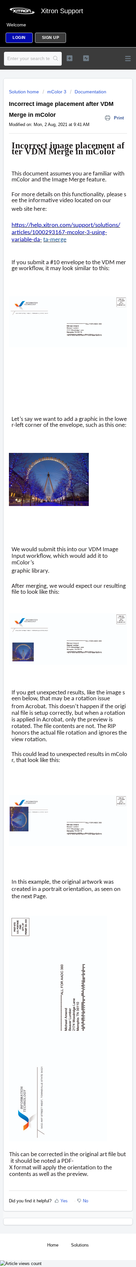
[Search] (55, 58)
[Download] (56, 647)
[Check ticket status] (86, 58)
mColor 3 (56, 91)
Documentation (90, 91)
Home (52, 1245)
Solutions (80, 1245)
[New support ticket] (69, 58)
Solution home (24, 91)
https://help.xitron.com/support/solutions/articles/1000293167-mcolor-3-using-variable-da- (66, 232)
